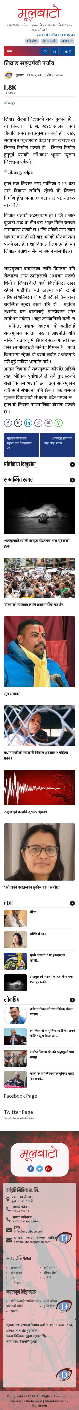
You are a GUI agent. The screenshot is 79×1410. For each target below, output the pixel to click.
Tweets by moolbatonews (19, 1118)
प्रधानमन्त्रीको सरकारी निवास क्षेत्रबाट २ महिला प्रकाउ (36, 756)
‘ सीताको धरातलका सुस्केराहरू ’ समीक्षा (32, 888)
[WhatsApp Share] (59, 423)
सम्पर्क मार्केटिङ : (23, 1217)
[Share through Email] (48, 423)
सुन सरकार (12, 694)
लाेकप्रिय (11, 1000)
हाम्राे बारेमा (31, 41)
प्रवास (14, 1278)
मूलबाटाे (20, 75)
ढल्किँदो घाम (38, 934)
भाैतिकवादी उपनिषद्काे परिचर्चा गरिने (22, 1303)
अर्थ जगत (49, 1268)
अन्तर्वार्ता (16, 1268)
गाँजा (33, 912)
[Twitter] (39, 1168)
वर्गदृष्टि (67, 52)
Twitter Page (18, 1112)
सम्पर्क (14, 1311)
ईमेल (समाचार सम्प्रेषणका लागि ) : (36, 1238)
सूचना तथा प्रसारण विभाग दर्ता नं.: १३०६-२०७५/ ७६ (39, 1325)
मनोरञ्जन (16, 1283)
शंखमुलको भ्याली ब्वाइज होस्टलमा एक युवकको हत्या (37, 544)
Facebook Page (20, 1096)
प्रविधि (47, 1278)
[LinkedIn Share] (28, 423)
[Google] (48, 1168)
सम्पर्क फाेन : (21, 1207)
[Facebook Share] (8, 423)
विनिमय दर (67, 41)
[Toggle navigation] (9, 50)
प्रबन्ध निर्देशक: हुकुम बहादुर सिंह (26, 1336)
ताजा (8, 903)
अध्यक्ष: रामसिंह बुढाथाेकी (22, 1331)
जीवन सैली (50, 1273)
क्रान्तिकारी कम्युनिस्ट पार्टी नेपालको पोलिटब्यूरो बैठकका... (52, 1033)
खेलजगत (16, 1273)
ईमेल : (18, 1227)
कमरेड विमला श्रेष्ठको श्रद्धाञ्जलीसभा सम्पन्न (52, 1054)
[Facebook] (31, 1168)
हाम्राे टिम (49, 1306)
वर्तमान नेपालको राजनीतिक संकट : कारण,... (52, 1011)
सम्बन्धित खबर (18, 480)
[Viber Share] (38, 423)
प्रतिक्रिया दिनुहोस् (20, 464)
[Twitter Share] (18, 423)
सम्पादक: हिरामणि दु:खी (21, 1341)
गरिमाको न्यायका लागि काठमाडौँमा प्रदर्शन (33, 605)
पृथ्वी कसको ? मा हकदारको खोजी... (47, 958)
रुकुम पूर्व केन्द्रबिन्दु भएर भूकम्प (25, 812)
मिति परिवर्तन (49, 41)
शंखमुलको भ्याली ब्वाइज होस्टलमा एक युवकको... (51, 979)
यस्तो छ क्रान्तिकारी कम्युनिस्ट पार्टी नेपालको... (52, 1076)
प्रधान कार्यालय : (22, 1197)
